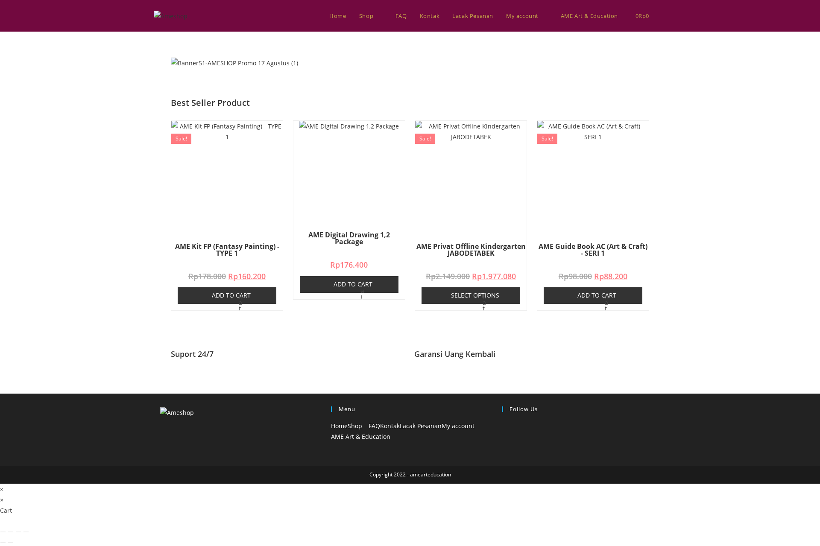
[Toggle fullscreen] (11, 532)
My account (459, 426)
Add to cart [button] (231, 295)
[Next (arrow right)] (11, 542)
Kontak (390, 426)
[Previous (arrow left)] (3, 542)
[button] (410, 73)
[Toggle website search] (664, 16)
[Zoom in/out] (3, 532)
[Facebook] (504, 426)
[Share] (18, 532)
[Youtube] (504, 447)
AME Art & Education (360, 436)
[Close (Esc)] (26, 532)
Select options (475, 295)
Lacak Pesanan (421, 426)
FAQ (374, 426)
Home (339, 426)
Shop (356, 426)
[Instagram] (504, 436)
